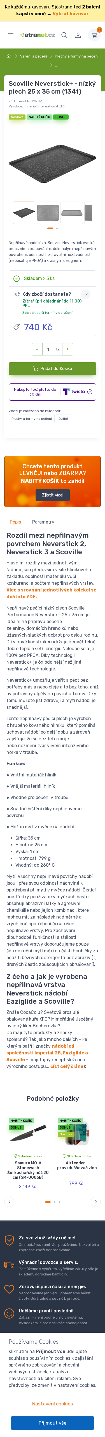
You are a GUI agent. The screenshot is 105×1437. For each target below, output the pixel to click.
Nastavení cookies (52, 1404)
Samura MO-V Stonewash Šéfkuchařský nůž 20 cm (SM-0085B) (28, 1170)
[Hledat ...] (64, 35)
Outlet (63, 419)
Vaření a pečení (33, 56)
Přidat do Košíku (56, 368)
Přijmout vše (53, 1423)
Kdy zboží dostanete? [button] (53, 303)
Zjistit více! (52, 495)
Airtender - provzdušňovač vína (77, 1165)
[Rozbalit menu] (10, 35)
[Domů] (9, 56)
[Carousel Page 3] (59, 1202)
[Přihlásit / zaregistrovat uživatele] (78, 34)
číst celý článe (66, 1066)
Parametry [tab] (43, 522)
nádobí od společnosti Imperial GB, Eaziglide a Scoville (47, 1052)
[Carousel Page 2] (57, 228)
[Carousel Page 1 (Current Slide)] (50, 228)
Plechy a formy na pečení (77, 56)
